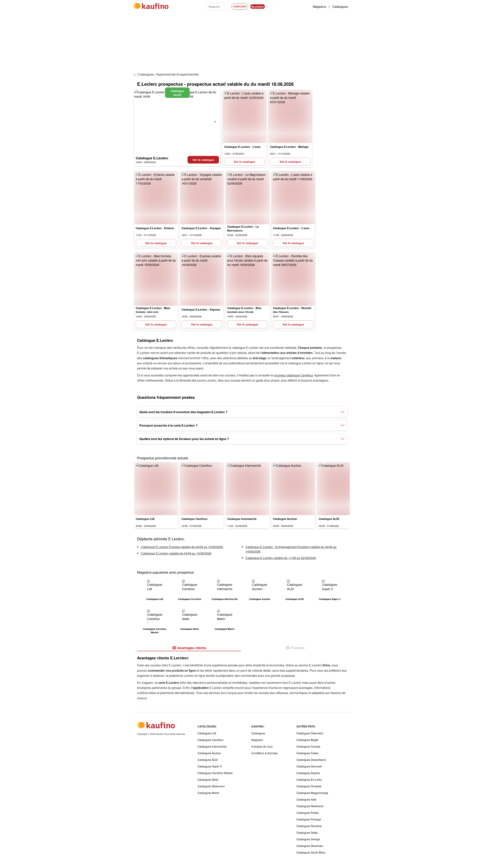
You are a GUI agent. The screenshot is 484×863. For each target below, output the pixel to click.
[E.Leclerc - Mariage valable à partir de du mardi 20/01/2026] (290, 116)
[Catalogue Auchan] (293, 488)
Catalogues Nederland (309, 806)
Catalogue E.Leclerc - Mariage (289, 147)
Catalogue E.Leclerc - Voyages (201, 228)
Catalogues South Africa (310, 852)
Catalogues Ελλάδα (309, 779)
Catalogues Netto (208, 779)
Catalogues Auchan (209, 753)
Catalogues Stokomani (211, 786)
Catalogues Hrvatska (308, 786)
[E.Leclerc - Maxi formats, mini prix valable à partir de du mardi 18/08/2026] (156, 279)
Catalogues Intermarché (212, 746)
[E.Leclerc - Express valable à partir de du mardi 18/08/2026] (201, 279)
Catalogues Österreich (309, 733)
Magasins (319, 6)
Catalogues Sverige (308, 839)
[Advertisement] (242, 43)
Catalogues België (307, 740)
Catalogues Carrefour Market (215, 773)
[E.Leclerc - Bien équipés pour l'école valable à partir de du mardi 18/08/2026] (247, 279)
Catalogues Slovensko (309, 846)
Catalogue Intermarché (242, 519)
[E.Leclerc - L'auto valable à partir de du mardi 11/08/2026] (293, 197)
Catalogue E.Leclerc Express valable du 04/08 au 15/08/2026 (182, 547)
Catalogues (340, 6)
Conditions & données (264, 753)
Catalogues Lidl (207, 733)
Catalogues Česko (307, 753)
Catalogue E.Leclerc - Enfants (155, 228)
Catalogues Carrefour (210, 740)
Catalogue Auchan (285, 519)
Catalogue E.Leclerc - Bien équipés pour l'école (244, 310)
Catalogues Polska (307, 813)
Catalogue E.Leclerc (152, 158)
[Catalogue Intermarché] (247, 488)
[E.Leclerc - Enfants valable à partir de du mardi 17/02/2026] (156, 197)
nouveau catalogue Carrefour (293, 375)
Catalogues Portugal (308, 819)
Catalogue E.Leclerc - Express (201, 309)
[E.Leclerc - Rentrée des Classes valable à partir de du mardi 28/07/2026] (293, 279)
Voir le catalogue (203, 160)
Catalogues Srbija (307, 832)
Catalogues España (308, 773)
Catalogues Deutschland (311, 760)
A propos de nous (262, 746)
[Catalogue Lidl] (156, 488)
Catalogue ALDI (329, 519)
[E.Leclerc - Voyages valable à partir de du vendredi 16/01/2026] (201, 197)
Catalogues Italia (306, 799)
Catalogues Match (208, 793)
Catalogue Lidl (145, 519)
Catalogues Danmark (309, 766)
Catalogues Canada (308, 746)
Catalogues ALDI (208, 760)
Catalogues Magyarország (312, 793)
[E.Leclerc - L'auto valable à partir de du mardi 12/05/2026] (244, 116)
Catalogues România (309, 826)
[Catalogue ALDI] (339, 488)
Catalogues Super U (210, 766)
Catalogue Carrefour (195, 519)
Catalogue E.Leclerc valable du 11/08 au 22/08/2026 (280, 558)
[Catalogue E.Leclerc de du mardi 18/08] (177, 121)
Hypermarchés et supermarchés (177, 74)
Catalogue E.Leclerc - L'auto (242, 147)
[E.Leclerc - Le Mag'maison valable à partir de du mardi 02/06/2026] (247, 197)
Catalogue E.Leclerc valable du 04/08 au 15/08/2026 (176, 553)
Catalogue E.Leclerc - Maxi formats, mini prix (153, 310)
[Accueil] (135, 74)
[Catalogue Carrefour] (201, 488)
